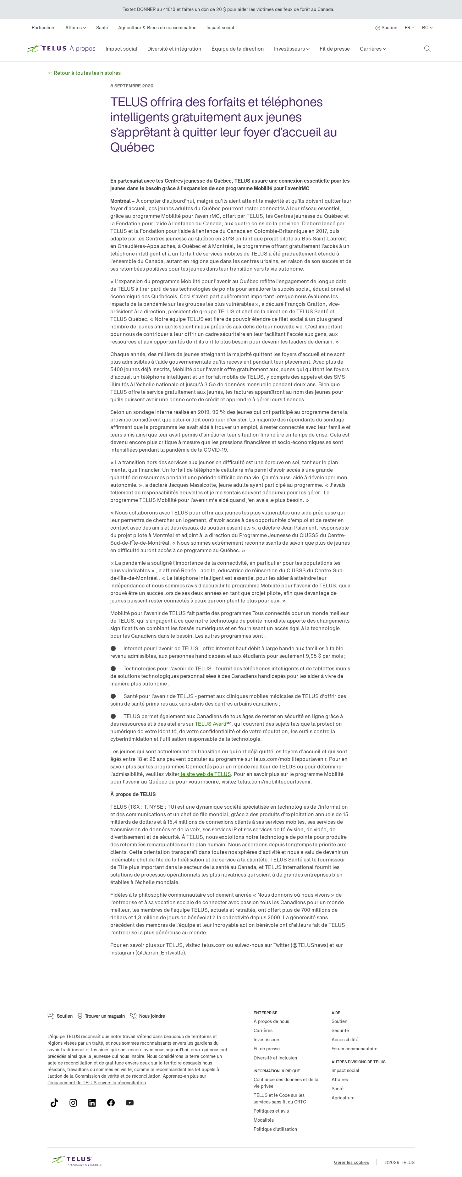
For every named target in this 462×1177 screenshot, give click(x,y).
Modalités (264, 1120)
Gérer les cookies (351, 1162)
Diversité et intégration (174, 48)
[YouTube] (132, 1103)
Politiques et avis (271, 1111)
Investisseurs (267, 1039)
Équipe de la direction (238, 48)
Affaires (340, 1079)
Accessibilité (345, 1039)
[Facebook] (113, 1103)
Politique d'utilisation (275, 1129)
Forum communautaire (354, 1048)
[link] (121, 48)
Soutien (339, 1021)
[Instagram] (75, 1103)
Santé (102, 27)
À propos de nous (271, 1021)
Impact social (220, 27)
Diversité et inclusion (275, 1057)
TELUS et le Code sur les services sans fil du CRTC (280, 1098)
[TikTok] (56, 1103)
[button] (292, 48)
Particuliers (43, 27)
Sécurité (340, 1030)
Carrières (263, 1030)
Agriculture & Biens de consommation (157, 27)
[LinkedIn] (94, 1103)
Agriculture (343, 1097)
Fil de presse (335, 48)
